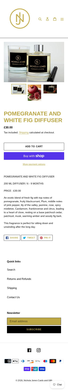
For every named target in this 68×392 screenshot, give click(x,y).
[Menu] (62, 19)
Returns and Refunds (19, 278)
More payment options (34, 164)
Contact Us (13, 297)
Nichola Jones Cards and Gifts (38, 380)
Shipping (24, 132)
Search (11, 269)
